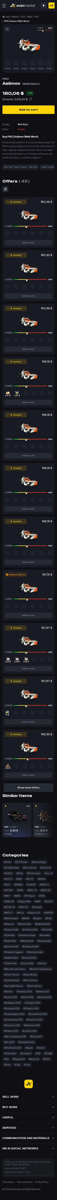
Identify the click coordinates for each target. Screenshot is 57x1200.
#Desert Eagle (39, 862)
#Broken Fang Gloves (40, 969)
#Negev (37, 918)
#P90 (41, 896)
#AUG (7, 884)
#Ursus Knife (27, 963)
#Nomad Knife (11, 946)
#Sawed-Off (34, 912)
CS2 (23, 16)
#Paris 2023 (36, 1036)
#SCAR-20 (9, 907)
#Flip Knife (47, 929)
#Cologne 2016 (30, 1008)
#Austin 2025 (10, 997)
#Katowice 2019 (32, 1025)
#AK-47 (30, 879)
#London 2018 (29, 1031)
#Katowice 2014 (34, 1019)
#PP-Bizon (29, 896)
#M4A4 (41, 879)
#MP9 (17, 896)
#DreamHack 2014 (38, 1014)
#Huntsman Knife (27, 935)
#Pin (6, 1059)
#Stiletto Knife (11, 957)
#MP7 (7, 896)
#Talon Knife (10, 963)
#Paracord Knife (30, 946)
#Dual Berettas (11, 867)
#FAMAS (18, 884)
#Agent (29, 1048)
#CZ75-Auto (21, 862)
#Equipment (19, 1059)
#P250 (19, 873)
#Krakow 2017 (11, 1031)
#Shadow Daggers (13, 952)
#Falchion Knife (30, 929)
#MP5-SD (45, 890)
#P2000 (8, 873)
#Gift (38, 1053)
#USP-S (8, 879)
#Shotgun (37, 907)
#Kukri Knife (10, 941)
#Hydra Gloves (11, 980)
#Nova (20, 912)
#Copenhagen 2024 (14, 1014)
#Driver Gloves (11, 974)
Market (15, 16)
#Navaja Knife (44, 941)
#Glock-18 (45, 867)
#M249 (25, 918)
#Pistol (7, 862)
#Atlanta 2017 (42, 991)
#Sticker (8, 991)
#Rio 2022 (9, 1042)
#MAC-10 (31, 890)
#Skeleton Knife (35, 952)
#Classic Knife (11, 929)
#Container (25, 1053)
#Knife (48, 918)
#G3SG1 (49, 901)
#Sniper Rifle (24, 901)
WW (50, 28)
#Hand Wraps (30, 974)
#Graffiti (48, 1053)
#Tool (27, 1064)
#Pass (7, 1064)
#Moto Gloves (30, 980)
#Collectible (10, 1053)
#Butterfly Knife (42, 924)
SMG (29, 16)
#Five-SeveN (29, 867)
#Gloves (42, 963)
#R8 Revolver (33, 873)
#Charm (41, 1048)
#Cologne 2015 (11, 1008)
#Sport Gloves (34, 986)
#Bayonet (9, 924)
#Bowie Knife (24, 924)
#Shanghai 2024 (26, 1042)
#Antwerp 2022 (24, 991)
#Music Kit (34, 1059)
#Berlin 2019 (27, 997)
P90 (36, 16)
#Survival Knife (29, 957)
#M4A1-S (44, 884)
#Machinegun (11, 918)
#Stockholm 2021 (12, 1048)
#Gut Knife (9, 935)
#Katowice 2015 (12, 1025)
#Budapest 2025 (12, 1002)
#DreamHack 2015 (13, 1019)
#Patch (46, 1059)
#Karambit (45, 935)
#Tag (17, 1064)
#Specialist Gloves (13, 986)
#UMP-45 (9, 901)
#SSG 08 (23, 907)
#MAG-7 (8, 912)
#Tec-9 (48, 873)
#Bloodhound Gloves (14, 969)
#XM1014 (48, 912)
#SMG (20, 890)
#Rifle (19, 879)
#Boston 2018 (44, 997)
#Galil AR (31, 884)
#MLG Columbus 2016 (15, 1036)
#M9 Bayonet (26, 941)
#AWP (37, 901)
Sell (7, 16)
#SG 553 (8, 890)
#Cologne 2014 (32, 1002)
